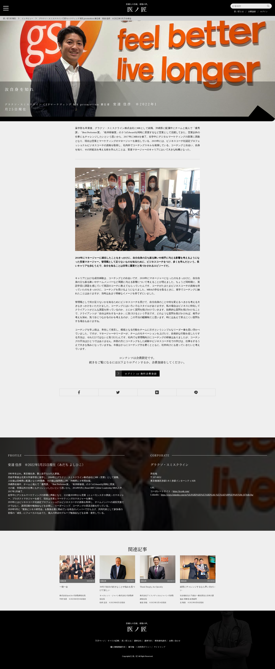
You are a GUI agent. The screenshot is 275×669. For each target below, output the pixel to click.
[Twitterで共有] (118, 392)
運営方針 (148, 640)
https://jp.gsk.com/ (181, 491)
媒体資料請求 (160, 640)
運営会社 (138, 640)
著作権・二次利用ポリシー (139, 646)
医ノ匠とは (239, 11)
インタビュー (27, 18)
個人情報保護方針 (118, 646)
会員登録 (252, 11)
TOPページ (100, 640)
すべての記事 (113, 640)
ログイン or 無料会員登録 (141, 373)
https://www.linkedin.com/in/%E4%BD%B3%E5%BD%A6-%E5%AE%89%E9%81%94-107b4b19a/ (207, 495)
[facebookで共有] (79, 392)
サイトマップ (159, 646)
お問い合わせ (174, 640)
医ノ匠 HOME (9, 18)
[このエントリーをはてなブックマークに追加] (157, 392)
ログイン (264, 11)
